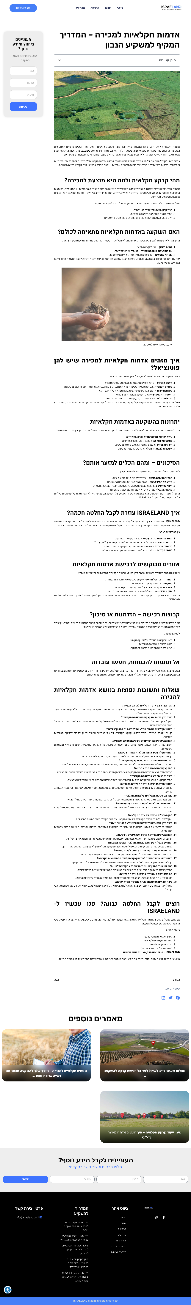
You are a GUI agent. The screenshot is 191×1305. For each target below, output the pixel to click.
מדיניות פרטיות (118, 1246)
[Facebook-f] (163, 1217)
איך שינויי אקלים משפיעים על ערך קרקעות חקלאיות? (74, 1237)
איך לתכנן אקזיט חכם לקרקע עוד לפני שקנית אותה (76, 1226)
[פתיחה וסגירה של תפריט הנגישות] (7, 1289)
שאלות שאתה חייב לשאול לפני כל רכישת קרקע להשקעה (75, 1249)
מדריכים (80, 8)
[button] (59, 60)
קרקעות (94, 8)
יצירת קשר (120, 1240)
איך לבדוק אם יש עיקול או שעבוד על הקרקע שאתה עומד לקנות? (75, 1276)
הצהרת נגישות (118, 1252)
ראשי (120, 8)
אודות (108, 8)
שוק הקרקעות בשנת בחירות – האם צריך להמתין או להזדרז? (77, 1263)
